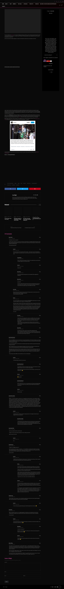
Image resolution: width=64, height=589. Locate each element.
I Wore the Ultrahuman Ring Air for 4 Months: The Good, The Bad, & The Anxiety (53, 79)
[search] (57, 55)
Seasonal (26, 20)
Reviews (14, 3)
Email (5, 575)
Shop (11, 3)
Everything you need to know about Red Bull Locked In (37, 218)
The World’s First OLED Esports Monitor (52, 88)
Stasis (20, 116)
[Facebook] (55, 1)
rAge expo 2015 (29, 183)
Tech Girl (2, 1)
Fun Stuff (31, 3)
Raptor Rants (10, 237)
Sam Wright (14, 195)
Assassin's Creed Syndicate (10, 183)
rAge (21, 183)
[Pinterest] (61, 1)
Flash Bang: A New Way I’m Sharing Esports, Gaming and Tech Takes (17, 219)
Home (3, 3)
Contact (3, 6)
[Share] (10, 189)
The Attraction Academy (34, 183)
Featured (8, 216)
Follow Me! (45, 66)
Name (5, 571)
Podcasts (37, 3)
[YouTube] (63, 1)
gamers (15, 183)
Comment (6, 562)
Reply (40, 237)
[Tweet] (22, 189)
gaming (18, 183)
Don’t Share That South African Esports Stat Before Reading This (27, 219)
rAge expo (25, 183)
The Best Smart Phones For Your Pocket (15, 227)
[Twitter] (57, 1)
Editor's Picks (19, 20)
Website (24, 575)
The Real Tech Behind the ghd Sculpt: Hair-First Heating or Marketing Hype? (52, 75)
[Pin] (35, 189)
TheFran (14, 297)
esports (27, 216)
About (6, 3)
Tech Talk (19, 3)
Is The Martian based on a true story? (30, 227)
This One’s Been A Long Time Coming (8, 219)
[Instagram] (59, 1)
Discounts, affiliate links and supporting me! (48, 3)
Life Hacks (25, 3)
